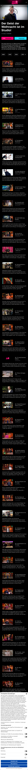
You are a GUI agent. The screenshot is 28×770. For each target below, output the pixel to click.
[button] (1, 5)
